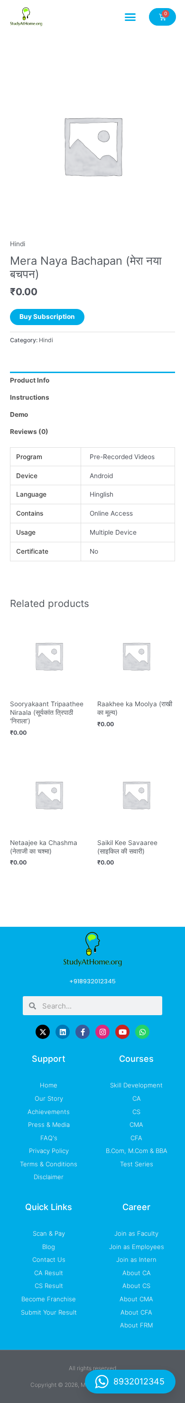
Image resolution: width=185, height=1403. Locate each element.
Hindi (17, 244)
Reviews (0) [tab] (29, 431)
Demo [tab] (19, 414)
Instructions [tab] (29, 397)
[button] (130, 17)
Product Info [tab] (29, 380)
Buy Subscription (47, 316)
